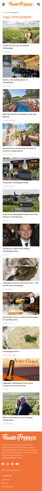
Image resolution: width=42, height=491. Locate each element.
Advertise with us (8, 487)
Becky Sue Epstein (8, 154)
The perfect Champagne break (15, 183)
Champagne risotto (11, 351)
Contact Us (6, 480)
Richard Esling (7, 52)
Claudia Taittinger (8, 355)
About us (5, 483)
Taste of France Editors (9, 120)
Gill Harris (5, 255)
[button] (21, 46)
